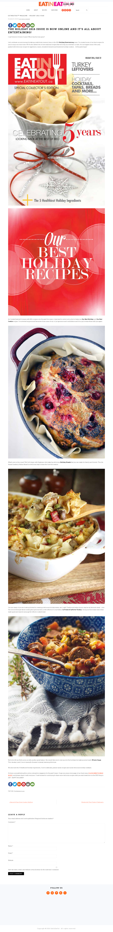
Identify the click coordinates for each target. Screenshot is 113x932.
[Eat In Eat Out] (56, 6)
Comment (12, 822)
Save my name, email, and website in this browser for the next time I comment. (33, 869)
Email (10, 853)
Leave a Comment (25, 19)
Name (10, 846)
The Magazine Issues (19, 791)
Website (10, 860)
